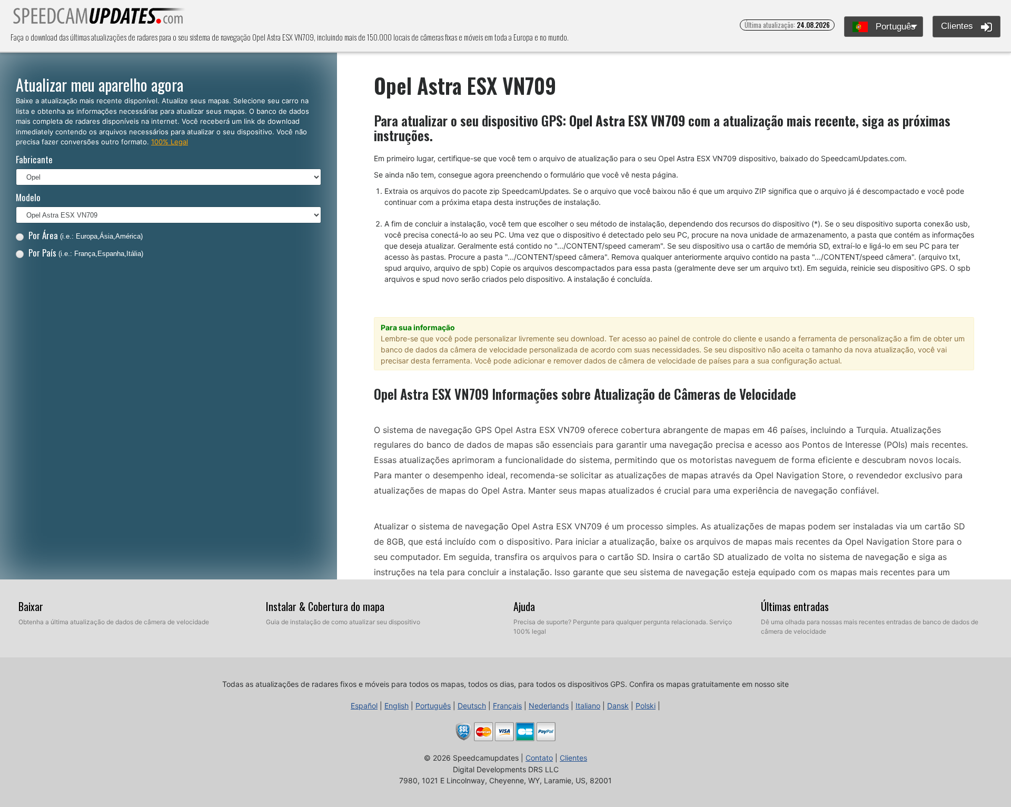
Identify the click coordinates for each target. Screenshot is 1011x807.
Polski (646, 705)
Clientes (958, 26)
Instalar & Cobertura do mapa (325, 606)
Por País (85, 252)
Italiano (588, 705)
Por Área (85, 235)
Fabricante (34, 159)
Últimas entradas (795, 606)
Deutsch (472, 705)
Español (364, 705)
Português (894, 27)
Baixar (30, 606)
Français (507, 705)
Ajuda (524, 606)
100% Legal (169, 141)
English (396, 705)
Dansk (618, 705)
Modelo (28, 197)
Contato (539, 757)
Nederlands (549, 705)
